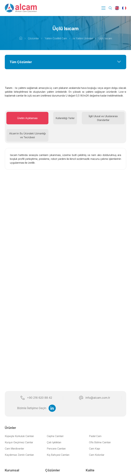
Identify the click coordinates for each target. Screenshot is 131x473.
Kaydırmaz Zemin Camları (19, 454)
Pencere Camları (56, 448)
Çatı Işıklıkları (54, 442)
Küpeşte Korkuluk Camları (19, 436)
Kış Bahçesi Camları (58, 454)
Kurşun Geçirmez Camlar (19, 442)
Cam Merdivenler (14, 448)
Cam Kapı (94, 448)
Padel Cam (95, 436)
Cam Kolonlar (96, 454)
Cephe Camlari (55, 436)
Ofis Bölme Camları (100, 442)
